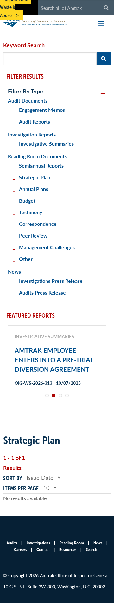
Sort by (12, 478)
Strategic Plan (34, 177)
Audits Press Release (42, 292)
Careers (20, 549)
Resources (67, 549)
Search (91, 549)
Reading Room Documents (37, 156)
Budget (27, 200)
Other (26, 259)
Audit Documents (28, 100)
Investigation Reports (32, 134)
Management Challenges (47, 247)
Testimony (30, 212)
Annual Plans (33, 189)
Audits (12, 543)
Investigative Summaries (46, 143)
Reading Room (72, 543)
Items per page (21, 488)
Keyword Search (24, 45)
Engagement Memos (42, 109)
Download (37, 405)
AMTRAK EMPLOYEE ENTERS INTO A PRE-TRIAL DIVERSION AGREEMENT (54, 360)
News (14, 271)
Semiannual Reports (41, 165)
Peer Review (33, 235)
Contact (43, 549)
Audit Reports (34, 121)
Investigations (38, 543)
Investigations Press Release (51, 280)
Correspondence (38, 223)
